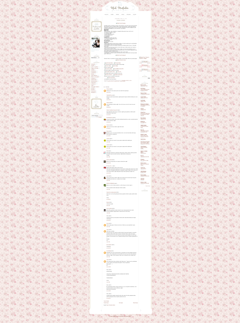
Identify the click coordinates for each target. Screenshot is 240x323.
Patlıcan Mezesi (143, 153)
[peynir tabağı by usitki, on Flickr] (115, 65)
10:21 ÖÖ (108, 266)
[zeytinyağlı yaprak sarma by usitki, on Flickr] (109, 71)
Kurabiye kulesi (143, 172)
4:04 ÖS (108, 241)
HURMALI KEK (143, 109)
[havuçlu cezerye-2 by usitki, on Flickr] (108, 74)
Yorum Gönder (106, 301)
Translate (100, 117)
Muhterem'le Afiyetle (144, 104)
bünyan (107, 202)
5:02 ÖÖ (108, 156)
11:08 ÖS (108, 128)
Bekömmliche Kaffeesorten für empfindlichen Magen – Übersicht (145, 114)
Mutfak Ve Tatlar (144, 134)
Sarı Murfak (143, 100)
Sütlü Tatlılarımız (94, 75)
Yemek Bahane (143, 146)
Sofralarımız (122, 81)
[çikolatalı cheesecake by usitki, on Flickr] (118, 74)
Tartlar (92, 85)
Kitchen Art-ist (143, 163)
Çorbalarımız (93, 83)
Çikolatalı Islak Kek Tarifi (145, 183)
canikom (108, 138)
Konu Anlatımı (109, 244)
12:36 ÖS (108, 298)
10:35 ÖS (108, 220)
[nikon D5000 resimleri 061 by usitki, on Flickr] (118, 68)
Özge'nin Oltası (144, 93)
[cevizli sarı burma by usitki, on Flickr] (111, 77)
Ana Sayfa (121, 302)
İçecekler (92, 88)
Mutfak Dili (143, 121)
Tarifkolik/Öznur (109, 95)
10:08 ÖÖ (108, 163)
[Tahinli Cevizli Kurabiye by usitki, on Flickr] (121, 23)
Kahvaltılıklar (110, 81)
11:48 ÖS (108, 199)
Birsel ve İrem (143, 84)
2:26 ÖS (108, 189)
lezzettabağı (108, 250)
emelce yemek (109, 159)
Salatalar (92, 69)
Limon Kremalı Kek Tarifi (145, 156)
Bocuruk (142, 129)
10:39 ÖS (108, 122)
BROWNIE (142, 179)
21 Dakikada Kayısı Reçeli (145, 94)
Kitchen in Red (143, 182)
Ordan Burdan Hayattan (145, 141)
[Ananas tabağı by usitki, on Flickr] (107, 65)
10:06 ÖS (108, 107)
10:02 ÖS (108, 92)
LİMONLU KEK (143, 101)
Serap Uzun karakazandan (111, 192)
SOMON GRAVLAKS (144, 97)
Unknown (108, 102)
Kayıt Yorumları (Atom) (111, 305)
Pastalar (92, 65)
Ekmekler (93, 89)
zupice (107, 229)
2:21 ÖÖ (108, 148)
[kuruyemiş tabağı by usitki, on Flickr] (108, 68)
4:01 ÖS (108, 256)
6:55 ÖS (108, 226)
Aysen (107, 223)
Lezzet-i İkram (143, 96)
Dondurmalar (93, 91)
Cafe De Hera (143, 139)
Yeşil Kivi (142, 178)
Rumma (142, 155)
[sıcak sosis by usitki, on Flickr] (118, 71)
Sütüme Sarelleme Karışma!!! (111, 110)
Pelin (107, 150)
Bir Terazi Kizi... (109, 165)
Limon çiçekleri (109, 208)
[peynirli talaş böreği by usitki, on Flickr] (108, 62)
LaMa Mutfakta (143, 171)
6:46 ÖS (108, 205)
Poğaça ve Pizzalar (94, 68)
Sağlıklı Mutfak (143, 125)
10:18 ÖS (108, 114)
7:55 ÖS (108, 213)
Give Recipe (143, 88)
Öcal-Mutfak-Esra (109, 117)
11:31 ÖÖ (108, 290)
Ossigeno (142, 159)
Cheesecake (93, 82)
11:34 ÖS (108, 135)
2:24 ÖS (108, 282)
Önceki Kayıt (135, 302)
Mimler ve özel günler (95, 76)
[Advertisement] (144, 36)
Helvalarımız (93, 92)
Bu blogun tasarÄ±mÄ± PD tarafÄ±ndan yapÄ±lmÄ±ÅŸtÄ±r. (120, 316)
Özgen (107, 131)
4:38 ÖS (108, 180)
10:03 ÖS (108, 99)
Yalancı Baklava (143, 168)
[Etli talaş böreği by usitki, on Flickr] (117, 62)
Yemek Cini (143, 167)
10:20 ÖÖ (108, 173)
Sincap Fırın (143, 112)
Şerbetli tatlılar (93, 79)
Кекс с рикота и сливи (144, 160)
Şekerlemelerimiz (94, 81)
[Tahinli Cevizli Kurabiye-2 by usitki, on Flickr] (120, 55)
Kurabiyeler (116, 81)
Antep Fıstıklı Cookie (144, 85)
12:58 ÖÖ (108, 248)
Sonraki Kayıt (106, 302)
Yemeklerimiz (93, 72)
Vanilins (142, 108)
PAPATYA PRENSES (110, 183)
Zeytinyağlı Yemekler (95, 86)
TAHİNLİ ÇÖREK (120, 20)
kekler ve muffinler (94, 66)
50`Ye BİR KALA (143, 122)
